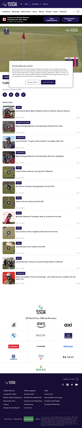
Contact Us (28, 408)
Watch (41, 11)
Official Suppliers (30, 391)
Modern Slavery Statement (12, 397)
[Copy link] (23, 94)
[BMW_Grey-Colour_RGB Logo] (13, 335)
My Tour (45, 4)
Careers (6, 404)
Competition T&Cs (9, 394)
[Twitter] (72, 385)
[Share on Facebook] (5, 94)
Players (49, 11)
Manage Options (28, 419)
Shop (26, 4)
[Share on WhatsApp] (17, 94)
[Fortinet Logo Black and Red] (41, 346)
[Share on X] (11, 94)
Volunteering (28, 404)
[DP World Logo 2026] (68, 335)
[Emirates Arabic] (13, 346)
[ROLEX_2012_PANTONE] (41, 368)
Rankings (15, 11)
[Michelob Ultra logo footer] (41, 357)
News (34, 11)
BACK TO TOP (69, 379)
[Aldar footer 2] (13, 325)
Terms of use (8, 419)
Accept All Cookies (48, 82)
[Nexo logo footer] (68, 357)
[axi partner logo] (68, 325)
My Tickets (35, 4)
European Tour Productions (33, 401)
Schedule (6, 11)
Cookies (37, 419)
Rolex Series (26, 11)
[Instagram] (67, 385)
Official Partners (9, 391)
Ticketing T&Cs (29, 394)
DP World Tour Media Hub (33, 397)
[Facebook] (63, 385)
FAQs (46, 391)
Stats (55, 11)
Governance (48, 394)
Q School (63, 11)
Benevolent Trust (9, 401)
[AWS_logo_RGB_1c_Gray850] (41, 325)
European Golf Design (52, 401)
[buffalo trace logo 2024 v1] (41, 335)
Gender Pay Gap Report (11, 408)
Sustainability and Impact (53, 397)
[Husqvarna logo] (13, 357)
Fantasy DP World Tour (52, 404)
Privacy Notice (17, 419)
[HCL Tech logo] (68, 346)
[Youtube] (76, 385)
